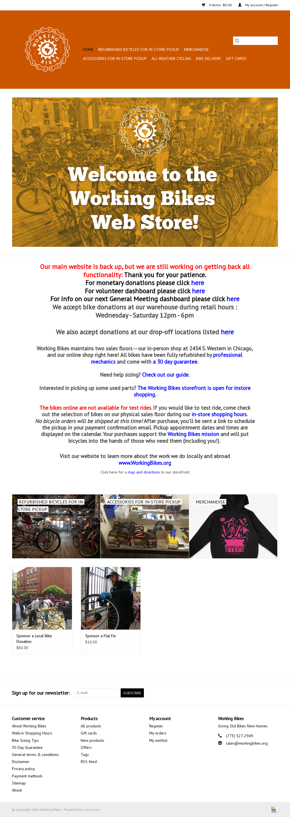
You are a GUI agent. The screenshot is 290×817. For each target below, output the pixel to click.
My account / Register (261, 5)
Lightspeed (91, 809)
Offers (86, 747)
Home (88, 49)
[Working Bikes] (46, 49)
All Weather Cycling (171, 58)
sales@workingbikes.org (247, 743)
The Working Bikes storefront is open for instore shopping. (192, 391)
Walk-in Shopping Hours (32, 733)
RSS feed (89, 761)
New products (92, 740)
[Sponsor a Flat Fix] (111, 598)
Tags (85, 754)
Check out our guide (165, 374)
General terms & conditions (35, 754)
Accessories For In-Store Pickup (115, 58)
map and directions (144, 472)
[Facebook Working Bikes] (253, 692)
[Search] (237, 40)
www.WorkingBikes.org (145, 462)
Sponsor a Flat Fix (100, 635)
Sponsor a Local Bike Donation (34, 638)
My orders (158, 733)
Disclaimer (20, 761)
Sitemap (19, 783)
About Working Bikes (29, 726)
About (17, 790)
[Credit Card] (272, 809)
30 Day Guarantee (27, 747)
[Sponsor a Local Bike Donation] (42, 598)
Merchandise (196, 49)
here (198, 290)
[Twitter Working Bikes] (263, 692)
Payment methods (27, 776)
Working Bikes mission (193, 433)
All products (91, 726)
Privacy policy (23, 768)
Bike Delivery (208, 58)
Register (156, 726)
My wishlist (158, 740)
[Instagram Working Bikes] (273, 692)
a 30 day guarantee (175, 361)
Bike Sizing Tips (25, 740)
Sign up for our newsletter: (41, 693)
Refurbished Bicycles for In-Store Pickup (138, 49)
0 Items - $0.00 (220, 5)
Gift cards (236, 58)
